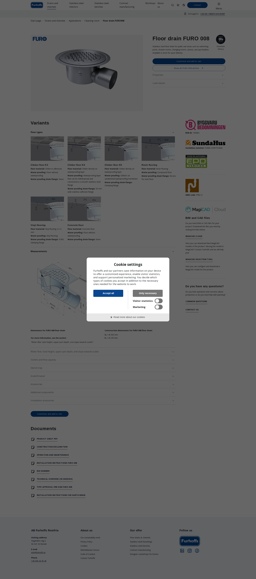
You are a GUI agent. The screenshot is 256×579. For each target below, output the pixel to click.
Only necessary (148, 293)
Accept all (108, 293)
